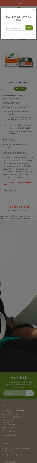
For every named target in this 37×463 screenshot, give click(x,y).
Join (29, 28)
